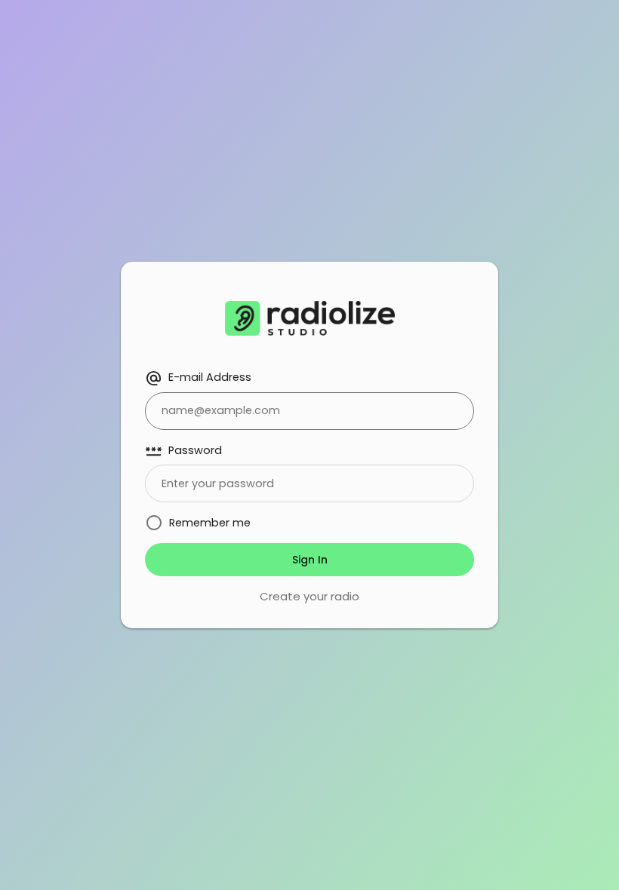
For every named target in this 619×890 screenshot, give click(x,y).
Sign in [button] (310, 559)
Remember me (210, 522)
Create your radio (309, 596)
